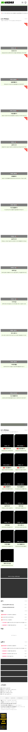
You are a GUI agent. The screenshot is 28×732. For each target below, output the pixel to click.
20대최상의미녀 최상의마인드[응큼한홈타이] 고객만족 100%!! (14, 84)
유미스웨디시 (14, 333)
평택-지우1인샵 (7, 563)
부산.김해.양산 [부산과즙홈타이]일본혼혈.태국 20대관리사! (14, 209)
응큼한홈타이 (14, 82)
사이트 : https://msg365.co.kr (6, 694)
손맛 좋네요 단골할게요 (9, 614)
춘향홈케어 (14, 176)
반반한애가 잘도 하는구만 (9, 653)
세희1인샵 (14, 270)
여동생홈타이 (14, 113)
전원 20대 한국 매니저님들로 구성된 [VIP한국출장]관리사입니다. (13, 366)
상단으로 (13, 698)
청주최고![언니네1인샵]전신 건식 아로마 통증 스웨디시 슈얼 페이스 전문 (14, 303)
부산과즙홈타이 (14, 207)
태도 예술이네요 (7, 656)
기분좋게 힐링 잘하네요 (9, 625)
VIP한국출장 (14, 364)
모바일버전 (19, 698)
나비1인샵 (14, 301)
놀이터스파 (14, 239)
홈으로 (7, 698)
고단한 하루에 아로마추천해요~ (8, 617)
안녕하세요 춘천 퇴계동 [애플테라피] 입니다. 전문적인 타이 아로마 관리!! (14, 397)
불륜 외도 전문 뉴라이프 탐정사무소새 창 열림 (13, 622)
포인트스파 (14, 50)
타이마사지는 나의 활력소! (7, 619)
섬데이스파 (14, 144)
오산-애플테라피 (14, 395)
